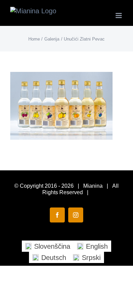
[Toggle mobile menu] (119, 15)
